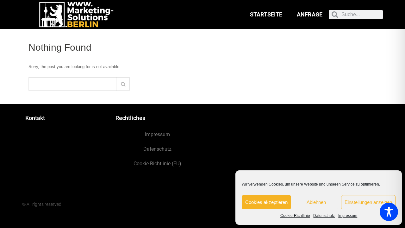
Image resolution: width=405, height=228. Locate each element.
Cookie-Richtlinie (295, 215)
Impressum (347, 215)
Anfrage (309, 14)
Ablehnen (316, 202)
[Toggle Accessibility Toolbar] (389, 212)
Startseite (266, 14)
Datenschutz (324, 215)
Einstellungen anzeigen (368, 202)
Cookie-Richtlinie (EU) (157, 164)
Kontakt (35, 118)
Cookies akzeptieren (266, 202)
